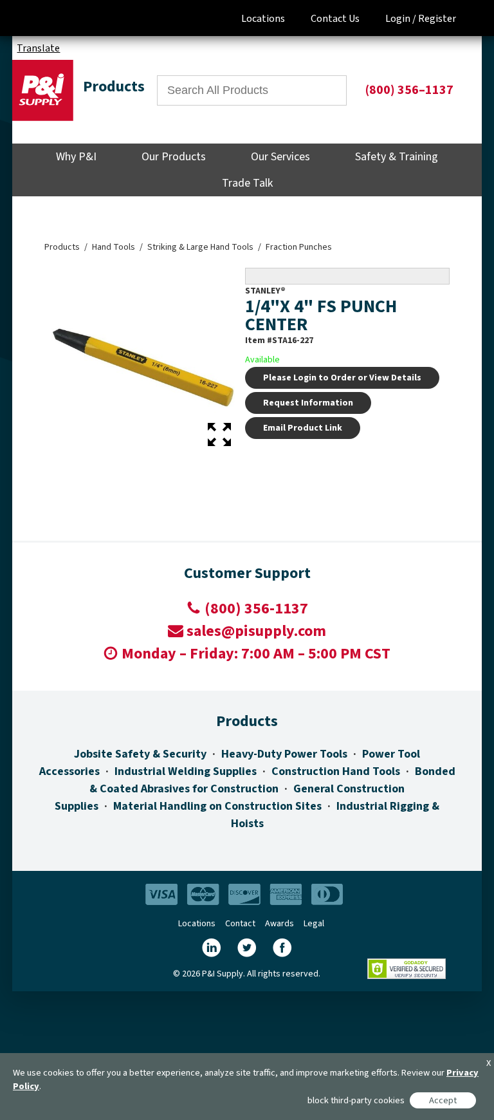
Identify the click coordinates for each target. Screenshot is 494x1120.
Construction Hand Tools (335, 771)
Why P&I (76, 157)
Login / (400, 19)
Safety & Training (396, 157)
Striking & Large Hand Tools (200, 247)
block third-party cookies (356, 1100)
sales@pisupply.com (256, 631)
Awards (279, 923)
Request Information (308, 403)
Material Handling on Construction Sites (217, 806)
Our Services (280, 157)
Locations (263, 19)
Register (437, 19)
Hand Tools (113, 247)
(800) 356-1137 (256, 608)
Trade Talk (247, 183)
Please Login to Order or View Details (342, 377)
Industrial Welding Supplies (185, 771)
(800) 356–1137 (409, 90)
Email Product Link (302, 428)
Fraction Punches (299, 247)
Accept (443, 1100)
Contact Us (335, 19)
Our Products (174, 157)
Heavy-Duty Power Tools (284, 754)
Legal (314, 923)
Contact (240, 923)
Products (62, 247)
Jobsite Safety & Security (140, 754)
